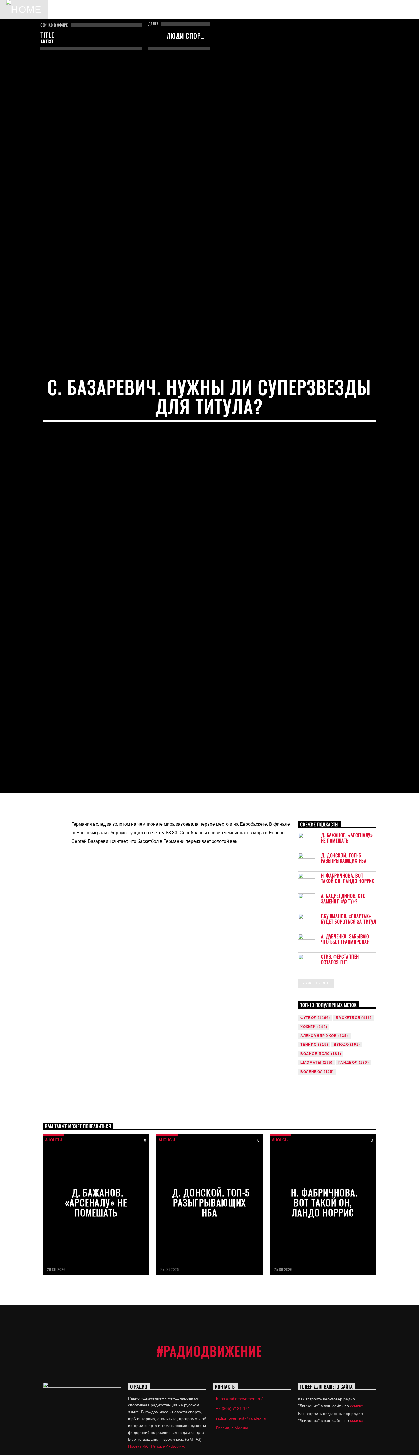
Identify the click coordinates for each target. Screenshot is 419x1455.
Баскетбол (353, 1087)
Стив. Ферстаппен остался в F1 (340, 1028)
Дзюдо (347, 1114)
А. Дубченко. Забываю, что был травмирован (345, 1008)
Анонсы (53, 1209)
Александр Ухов (324, 1105)
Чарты (263, 9)
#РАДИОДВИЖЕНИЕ (209, 1419)
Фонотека (226, 9)
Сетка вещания (308, 9)
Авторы (105, 9)
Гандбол (353, 1132)
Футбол (315, 1087)
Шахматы (316, 1132)
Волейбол (317, 1140)
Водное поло (320, 1122)
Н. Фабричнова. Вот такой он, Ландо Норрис (348, 947)
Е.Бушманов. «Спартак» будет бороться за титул (348, 987)
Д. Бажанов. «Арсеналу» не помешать (347, 906)
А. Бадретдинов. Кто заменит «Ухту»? (343, 967)
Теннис (314, 1114)
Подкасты (143, 9)
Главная (68, 9)
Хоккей (313, 1096)
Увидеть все (315, 1052)
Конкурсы (185, 9)
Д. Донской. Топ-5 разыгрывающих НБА (344, 927)
